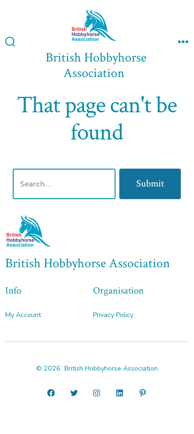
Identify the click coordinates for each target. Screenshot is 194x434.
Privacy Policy (113, 314)
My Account (23, 314)
